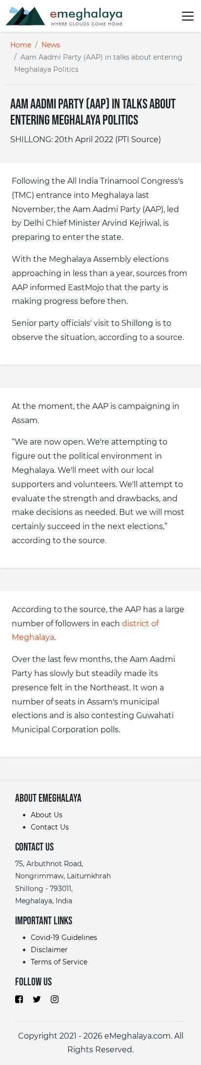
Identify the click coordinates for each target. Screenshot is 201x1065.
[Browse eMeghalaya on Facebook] (19, 998)
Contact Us (50, 827)
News (50, 45)
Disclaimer (49, 949)
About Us (46, 814)
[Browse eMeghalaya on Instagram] (55, 998)
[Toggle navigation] (183, 16)
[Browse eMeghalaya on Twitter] (37, 998)
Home (20, 45)
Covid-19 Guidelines (64, 937)
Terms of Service (59, 962)
